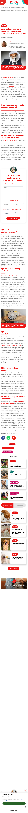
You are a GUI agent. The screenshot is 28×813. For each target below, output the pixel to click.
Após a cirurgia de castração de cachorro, (12, 276)
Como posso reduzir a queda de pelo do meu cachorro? (17, 559)
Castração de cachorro (7, 448)
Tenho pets (18, 204)
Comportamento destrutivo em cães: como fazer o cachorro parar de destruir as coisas (18, 518)
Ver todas (13, 568)
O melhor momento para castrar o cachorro (12, 110)
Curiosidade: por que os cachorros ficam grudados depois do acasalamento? (16, 465)
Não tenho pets (8, 204)
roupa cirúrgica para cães (8, 259)
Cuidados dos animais (7, 452)
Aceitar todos (14, 803)
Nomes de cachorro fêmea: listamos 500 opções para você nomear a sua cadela (17, 487)
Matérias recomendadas (7, 505)
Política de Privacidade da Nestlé (15, 209)
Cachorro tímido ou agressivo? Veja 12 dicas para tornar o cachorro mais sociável (18, 531)
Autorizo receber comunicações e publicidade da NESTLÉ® (13, 213)
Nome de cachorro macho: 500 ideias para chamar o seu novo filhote (16, 497)
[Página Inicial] (14, 3)
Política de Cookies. (16, 799)
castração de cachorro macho (10, 140)
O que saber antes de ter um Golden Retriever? (18, 544)
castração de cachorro (8, 77)
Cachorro (4, 25)
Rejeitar (14, 807)
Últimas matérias (19, 505)
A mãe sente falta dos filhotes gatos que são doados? (16, 475)
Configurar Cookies (14, 810)
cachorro (11, 86)
